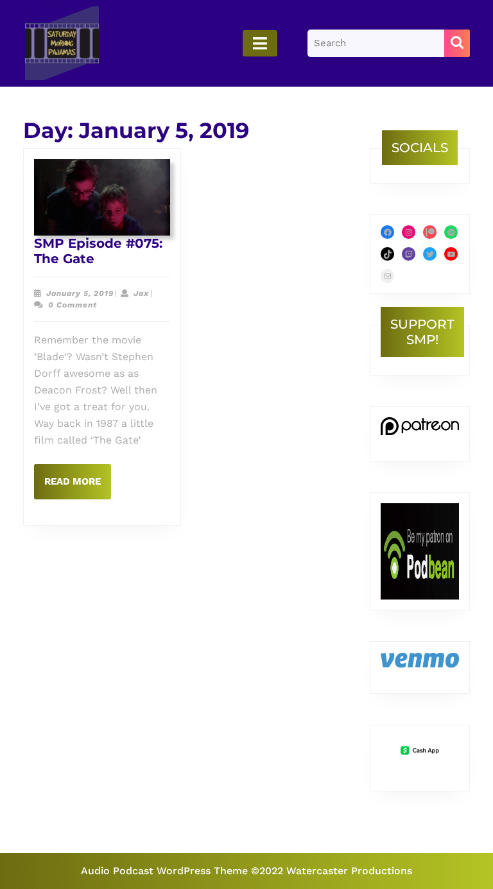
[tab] (260, 43)
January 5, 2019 (80, 293)
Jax (141, 293)
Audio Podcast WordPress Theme (164, 871)
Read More (77, 487)
